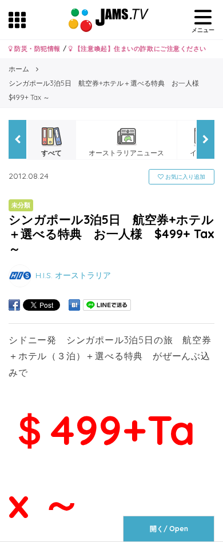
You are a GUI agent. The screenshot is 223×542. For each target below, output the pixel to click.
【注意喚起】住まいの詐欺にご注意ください (139, 49)
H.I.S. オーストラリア (73, 275)
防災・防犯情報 (37, 49)
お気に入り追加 (184, 176)
